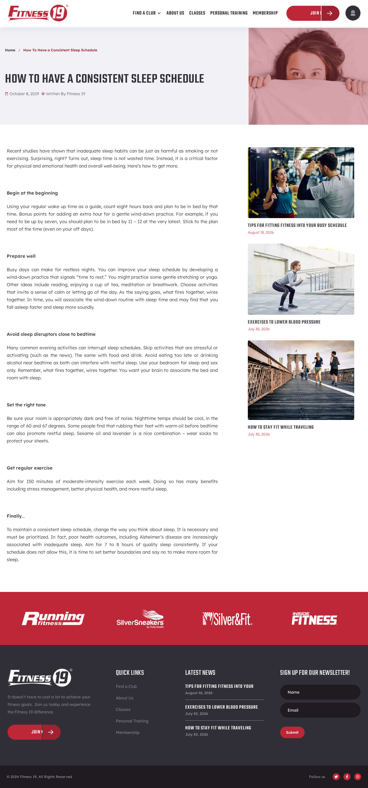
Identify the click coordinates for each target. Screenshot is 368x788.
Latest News (200, 673)
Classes (123, 709)
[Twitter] (336, 776)
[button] (147, 13)
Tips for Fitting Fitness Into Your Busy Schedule (297, 225)
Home (10, 50)
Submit (292, 732)
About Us (124, 697)
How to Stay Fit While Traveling (281, 427)
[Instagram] (357, 776)
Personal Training (132, 720)
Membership (127, 732)
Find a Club (126, 686)
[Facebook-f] (346, 776)
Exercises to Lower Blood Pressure (284, 322)
